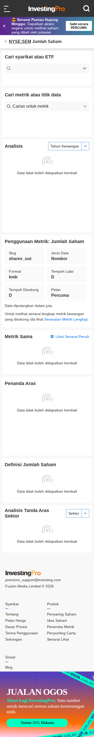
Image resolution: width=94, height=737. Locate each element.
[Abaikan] (4, 26)
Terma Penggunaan (21, 633)
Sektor (73, 513)
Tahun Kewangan (64, 146)
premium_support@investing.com (33, 580)
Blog (9, 667)
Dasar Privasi (16, 627)
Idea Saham (57, 620)
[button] (49, 26)
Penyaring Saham (62, 614)
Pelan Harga (15, 620)
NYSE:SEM (20, 41)
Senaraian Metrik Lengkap (66, 319)
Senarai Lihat (58, 639)
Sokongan (13, 639)
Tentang (12, 614)
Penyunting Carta (61, 633)
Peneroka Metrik (60, 627)
